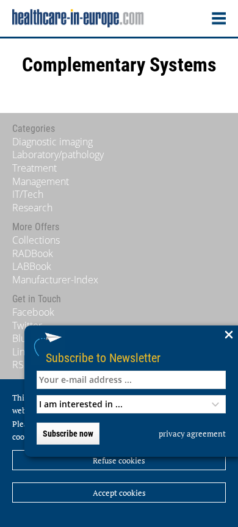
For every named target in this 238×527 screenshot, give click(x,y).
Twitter (27, 325)
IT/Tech (27, 194)
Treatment (34, 168)
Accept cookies (119, 492)
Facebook (33, 312)
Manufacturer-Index (55, 279)
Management (40, 181)
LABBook (31, 266)
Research (32, 207)
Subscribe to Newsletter (103, 358)
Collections (36, 240)
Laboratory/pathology (58, 154)
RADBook (32, 253)
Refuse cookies (119, 460)
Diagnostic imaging (52, 141)
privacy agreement (192, 433)
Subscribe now (68, 433)
